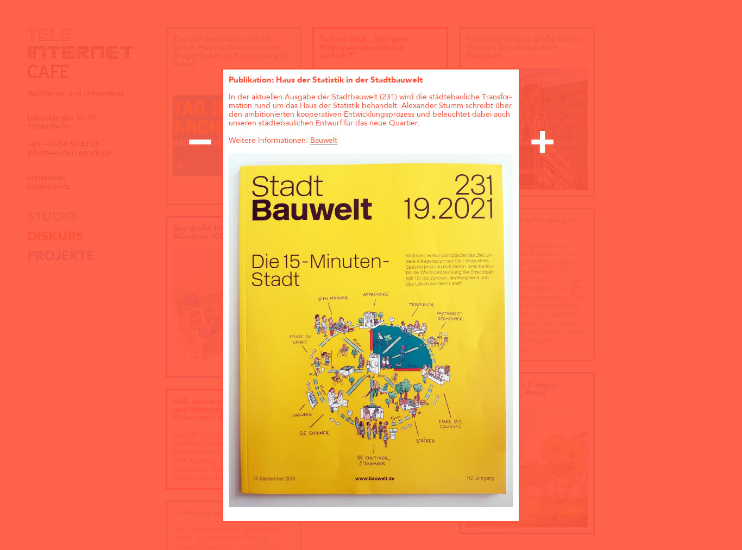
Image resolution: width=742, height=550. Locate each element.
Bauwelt (323, 140)
